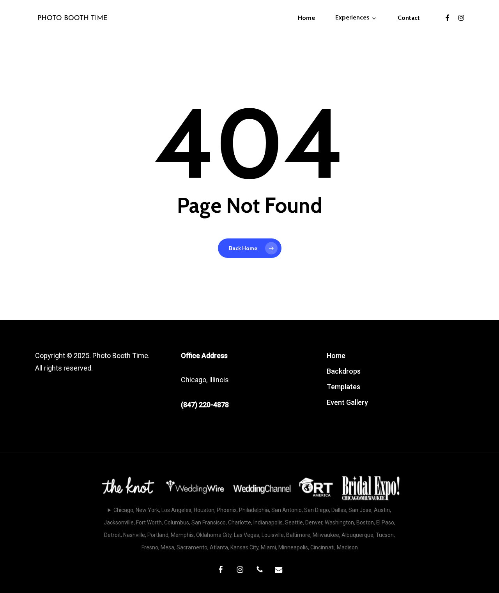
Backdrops (344, 371)
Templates (343, 387)
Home (336, 355)
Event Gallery (347, 402)
